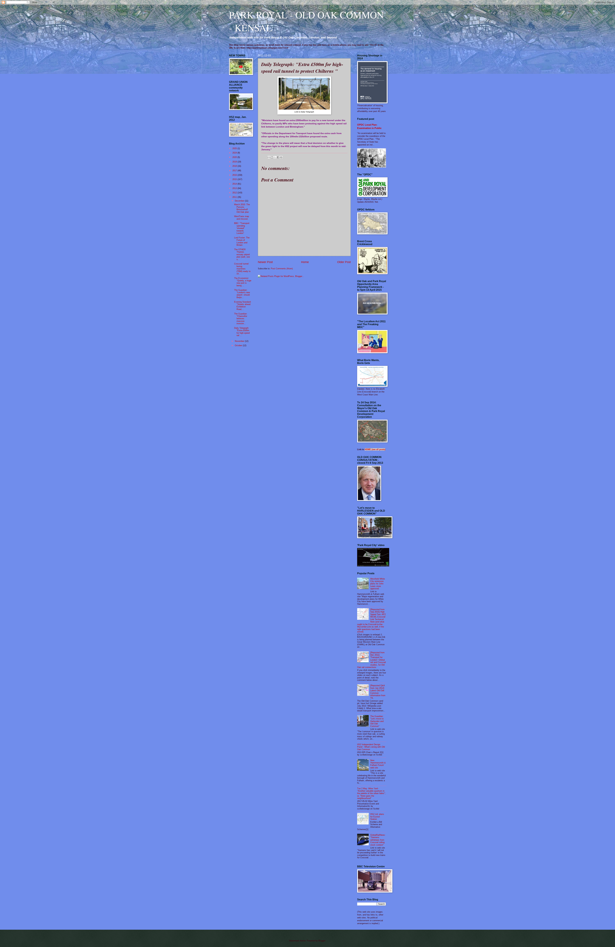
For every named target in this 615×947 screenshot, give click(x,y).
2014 (235, 184)
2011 (235, 197)
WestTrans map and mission (241, 217)
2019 (235, 162)
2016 (235, 175)
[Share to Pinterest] (281, 157)
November (240, 341)
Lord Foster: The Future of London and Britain (242, 241)
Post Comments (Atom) (282, 268)
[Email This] (269, 157)
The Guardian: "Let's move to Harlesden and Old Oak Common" (377, 721)
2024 (235, 153)
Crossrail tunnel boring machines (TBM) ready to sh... (242, 269)
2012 (235, 192)
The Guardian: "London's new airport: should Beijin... (242, 294)
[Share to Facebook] (278, 157)
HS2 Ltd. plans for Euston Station (377, 816)
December (240, 201)
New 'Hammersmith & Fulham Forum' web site (378, 764)
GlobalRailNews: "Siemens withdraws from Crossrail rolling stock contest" (377, 840)
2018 (235, 166)
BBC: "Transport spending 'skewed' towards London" (241, 228)
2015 (235, 179)
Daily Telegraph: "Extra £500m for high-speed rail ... (242, 332)
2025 (235, 148)
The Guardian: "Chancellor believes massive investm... (240, 319)
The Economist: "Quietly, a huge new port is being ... (242, 282)
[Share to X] (275, 157)
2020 (235, 157)
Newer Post (265, 262)
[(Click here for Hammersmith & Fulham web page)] (373, 565)
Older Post (344, 262)
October (239, 345)
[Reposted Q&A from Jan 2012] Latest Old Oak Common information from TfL (377, 691)
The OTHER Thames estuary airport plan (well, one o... (242, 254)
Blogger (321, 940)
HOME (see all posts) (375, 449)
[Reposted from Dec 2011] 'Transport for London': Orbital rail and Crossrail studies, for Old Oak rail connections (371, 660)
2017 (235, 170)
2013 (235, 188)
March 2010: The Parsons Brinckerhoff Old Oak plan (242, 208)
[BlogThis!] (272, 157)
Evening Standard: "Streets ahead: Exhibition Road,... (242, 305)
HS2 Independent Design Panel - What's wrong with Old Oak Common (371, 747)
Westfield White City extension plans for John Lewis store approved (377, 584)
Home (305, 262)
